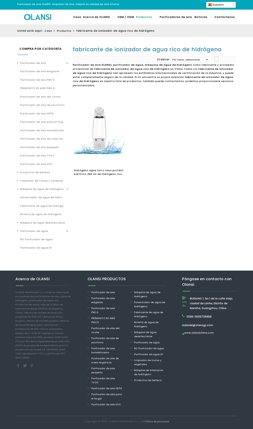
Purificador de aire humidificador (43, 130)
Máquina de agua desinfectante (42, 222)
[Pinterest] (32, 365)
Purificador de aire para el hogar (43, 122)
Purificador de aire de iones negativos (44, 138)
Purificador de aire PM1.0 (37, 80)
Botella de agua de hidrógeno (41, 214)
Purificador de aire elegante (39, 71)
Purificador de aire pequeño (39, 147)
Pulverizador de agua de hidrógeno (44, 197)
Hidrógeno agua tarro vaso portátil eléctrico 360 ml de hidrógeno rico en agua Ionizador (98, 172)
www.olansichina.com (199, 333)
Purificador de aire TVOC (37, 155)
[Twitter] (25, 365)
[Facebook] (18, 365)
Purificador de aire (33, 63)
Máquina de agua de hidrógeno (42, 189)
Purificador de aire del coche (40, 96)
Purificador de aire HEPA (37, 113)
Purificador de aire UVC (36, 164)
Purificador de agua (34, 231)
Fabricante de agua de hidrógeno (43, 206)
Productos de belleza (35, 172)
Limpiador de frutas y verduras (41, 180)
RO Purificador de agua (36, 239)
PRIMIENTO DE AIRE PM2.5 (37, 88)
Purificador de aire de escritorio (42, 105)
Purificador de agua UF (36, 247)
